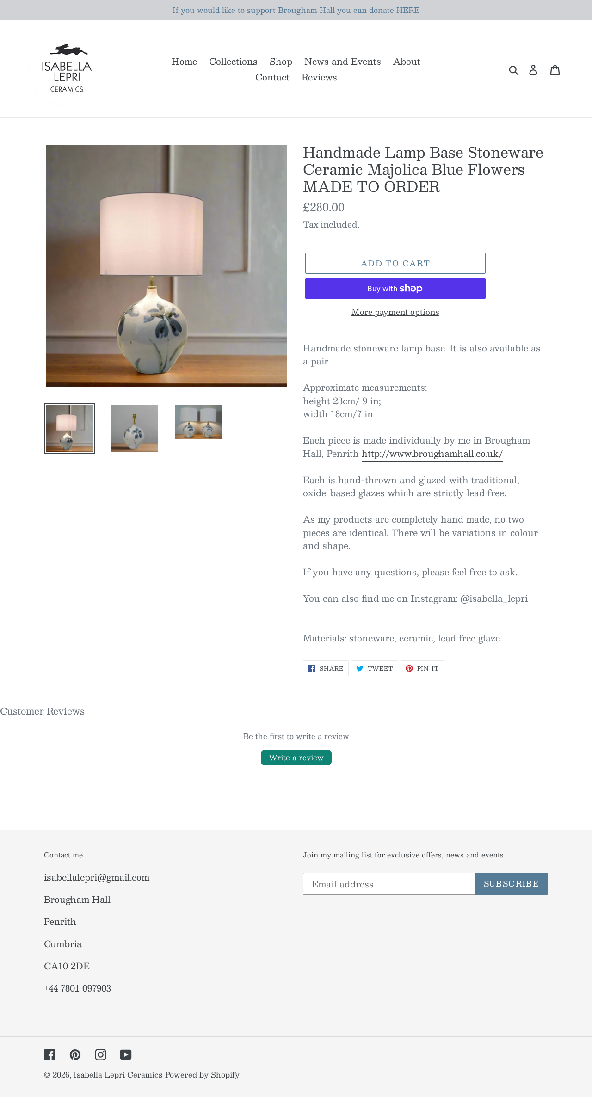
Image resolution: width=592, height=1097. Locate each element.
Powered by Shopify (202, 1074)
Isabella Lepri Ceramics (118, 1074)
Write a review (296, 757)
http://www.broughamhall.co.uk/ (432, 453)
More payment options (395, 312)
